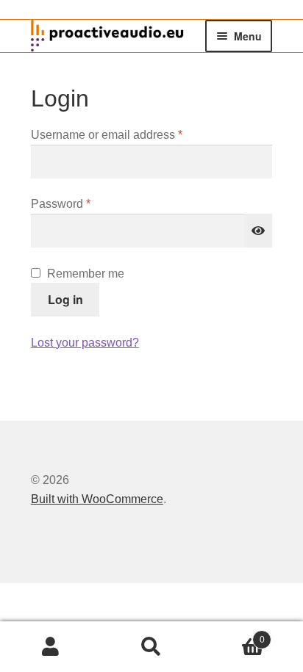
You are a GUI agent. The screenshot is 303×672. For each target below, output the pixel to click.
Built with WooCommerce (97, 499)
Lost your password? (85, 342)
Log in (65, 299)
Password (84, 203)
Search (151, 647)
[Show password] (258, 231)
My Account (50, 647)
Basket (233, 635)
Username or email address (130, 134)
